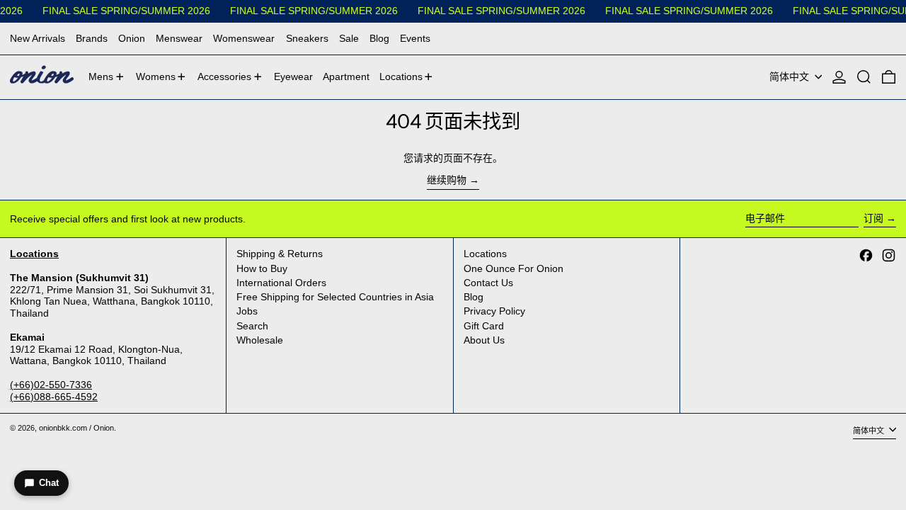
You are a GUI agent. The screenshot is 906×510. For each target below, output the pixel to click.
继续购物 (446, 180)
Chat (49, 482)
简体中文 (790, 76)
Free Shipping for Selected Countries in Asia (335, 296)
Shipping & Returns (279, 253)
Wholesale (259, 340)
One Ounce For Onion (513, 268)
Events (415, 38)
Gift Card (484, 326)
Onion (131, 38)
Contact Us (488, 282)
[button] (863, 77)
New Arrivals (37, 38)
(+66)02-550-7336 (51, 384)
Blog (379, 38)
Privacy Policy (494, 311)
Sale (349, 38)
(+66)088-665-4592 (54, 396)
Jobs (247, 311)
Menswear (179, 38)
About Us (484, 340)
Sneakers (307, 38)
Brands (92, 38)
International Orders (281, 282)
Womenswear (244, 38)
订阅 (873, 218)
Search (252, 326)
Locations (485, 253)
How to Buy (261, 268)
